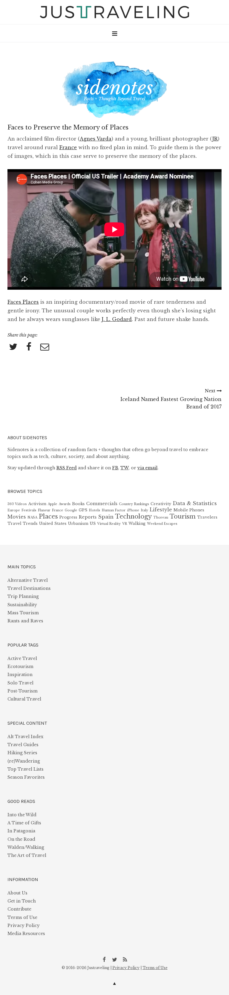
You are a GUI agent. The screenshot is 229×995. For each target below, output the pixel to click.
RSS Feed (66, 467)
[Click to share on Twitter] (13, 347)
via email (147, 467)
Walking (137, 523)
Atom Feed (124, 959)
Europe (13, 510)
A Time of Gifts (24, 823)
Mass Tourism (23, 612)
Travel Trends (22, 523)
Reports (88, 517)
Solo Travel (20, 683)
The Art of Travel (26, 855)
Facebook (104, 959)
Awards (65, 504)
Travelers (207, 517)
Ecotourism (20, 666)
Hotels (94, 510)
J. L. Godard (117, 319)
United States (52, 523)
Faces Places (23, 302)
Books (78, 504)
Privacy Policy (23, 925)
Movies (16, 517)
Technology (133, 516)
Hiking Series (22, 752)
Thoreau (160, 517)
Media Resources (26, 933)
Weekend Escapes (162, 524)
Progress (68, 517)
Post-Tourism (22, 691)
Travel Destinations (29, 588)
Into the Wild (21, 814)
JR (215, 139)
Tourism (183, 516)
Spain (106, 516)
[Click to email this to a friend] (44, 347)
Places (48, 516)
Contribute (19, 909)
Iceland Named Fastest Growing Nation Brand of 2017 (171, 399)
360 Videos (17, 504)
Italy (144, 510)
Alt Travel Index (25, 736)
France (68, 147)
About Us (17, 893)
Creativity (161, 504)
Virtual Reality (109, 524)
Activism (37, 504)
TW (124, 467)
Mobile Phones (189, 510)
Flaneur (44, 510)
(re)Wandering (23, 761)
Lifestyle (161, 510)
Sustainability (22, 604)
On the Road (21, 839)
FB (115, 467)
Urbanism (78, 523)
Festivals (28, 510)
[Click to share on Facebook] (29, 347)
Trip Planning (23, 596)
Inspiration (20, 674)
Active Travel (22, 658)
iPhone (133, 510)
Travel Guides (22, 744)
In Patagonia (21, 831)
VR (124, 524)
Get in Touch (21, 901)
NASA (32, 517)
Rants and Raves (25, 621)
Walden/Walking (25, 847)
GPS (83, 510)
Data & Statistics (195, 503)
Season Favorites (26, 777)
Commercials (101, 503)
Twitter (114, 959)
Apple (52, 504)
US (93, 523)
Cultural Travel (24, 699)
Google (71, 510)
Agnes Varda (96, 139)
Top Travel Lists (25, 769)
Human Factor (114, 510)
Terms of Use (22, 917)
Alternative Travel (27, 580)
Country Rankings (134, 504)
